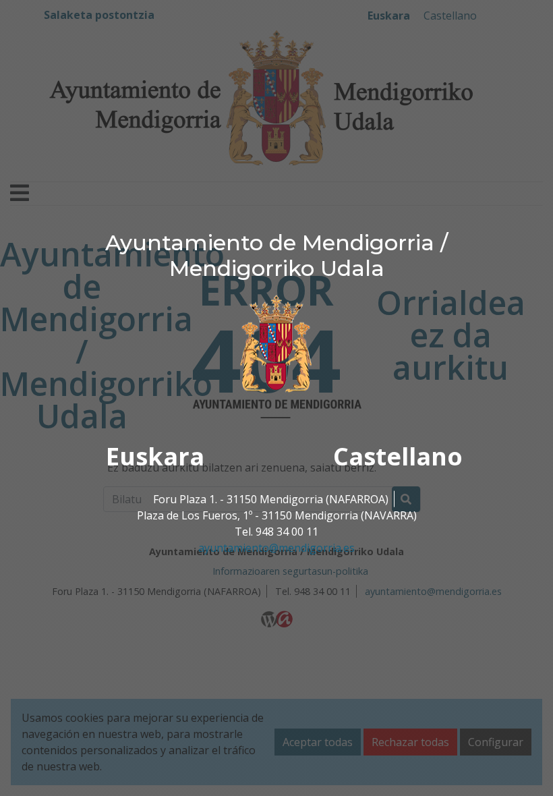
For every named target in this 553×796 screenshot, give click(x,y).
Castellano (398, 455)
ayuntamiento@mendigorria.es (276, 547)
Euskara (155, 455)
